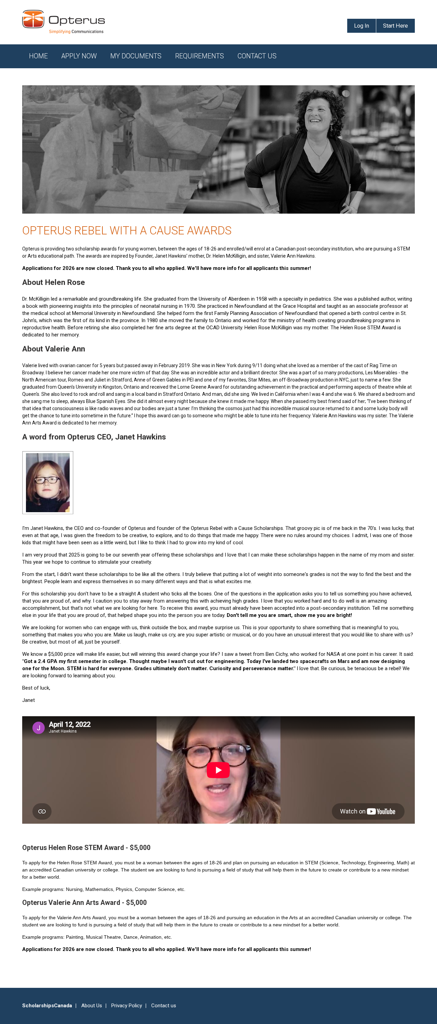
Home (38, 56)
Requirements (199, 56)
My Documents (135, 56)
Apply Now (79, 56)
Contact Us (257, 56)
